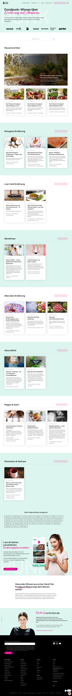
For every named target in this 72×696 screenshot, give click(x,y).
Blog (54, 683)
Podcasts (40, 523)
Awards (38, 668)
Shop (54, 685)
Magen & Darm (30, 439)
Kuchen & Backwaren (24, 683)
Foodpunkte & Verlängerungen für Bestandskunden (58, 669)
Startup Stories (57, 523)
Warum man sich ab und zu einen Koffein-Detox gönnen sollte (14, 484)
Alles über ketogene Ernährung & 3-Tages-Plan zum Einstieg (14, 154)
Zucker (12, 332)
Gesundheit (8, 277)
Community (38, 670)
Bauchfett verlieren (7, 673)
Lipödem (48, 519)
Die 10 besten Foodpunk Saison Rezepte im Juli (13, 104)
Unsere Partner (55, 671)
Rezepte (22, 659)
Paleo (37, 220)
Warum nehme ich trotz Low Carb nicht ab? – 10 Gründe (13, 207)
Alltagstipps (38, 516)
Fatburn (13, 496)
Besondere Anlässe (23, 665)
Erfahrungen (55, 681)
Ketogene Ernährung (36, 273)
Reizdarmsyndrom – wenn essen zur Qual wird (57, 427)
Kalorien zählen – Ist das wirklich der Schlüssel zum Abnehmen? (14, 261)
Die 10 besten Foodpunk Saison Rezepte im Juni (34, 104)
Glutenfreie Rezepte (24, 673)
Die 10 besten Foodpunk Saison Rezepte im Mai (56, 104)
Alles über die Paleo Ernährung (33, 318)
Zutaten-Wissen (23, 526)
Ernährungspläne (7, 659)
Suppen (22, 677)
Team (37, 665)
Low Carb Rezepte (23, 663)
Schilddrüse (48, 523)
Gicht (15, 519)
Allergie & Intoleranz (10, 386)
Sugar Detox (8, 332)
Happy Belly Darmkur (7, 665)
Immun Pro (6, 678)
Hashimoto (21, 519)
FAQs (54, 663)
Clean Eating (17, 330)
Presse (54, 665)
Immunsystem (29, 519)
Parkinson (34, 523)
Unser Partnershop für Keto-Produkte (58, 673)
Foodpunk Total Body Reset (8, 680)
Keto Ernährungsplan (7, 663)
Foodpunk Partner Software (57, 678)
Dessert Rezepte (23, 670)
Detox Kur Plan (6, 668)
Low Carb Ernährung (9, 215)
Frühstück (22, 680)
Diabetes (54, 516)
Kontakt (38, 675)
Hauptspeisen (23, 675)
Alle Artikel (62, 404)
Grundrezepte (23, 685)
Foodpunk (38, 659)
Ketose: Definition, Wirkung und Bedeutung (56, 153)
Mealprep (22, 682)
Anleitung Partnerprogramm (57, 676)
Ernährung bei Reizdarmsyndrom (32, 427)
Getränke (22, 678)
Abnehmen (8, 162)
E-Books (38, 663)
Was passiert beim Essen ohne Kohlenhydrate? (34, 153)
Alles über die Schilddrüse (35, 371)
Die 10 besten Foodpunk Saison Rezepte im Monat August (51, 77)
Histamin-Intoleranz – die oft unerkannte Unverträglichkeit (13, 373)
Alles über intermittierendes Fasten (56, 318)
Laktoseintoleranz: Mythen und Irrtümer (14, 427)
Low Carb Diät (6, 670)
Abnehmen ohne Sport (7, 675)
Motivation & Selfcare (10, 498)
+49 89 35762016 (39, 677)
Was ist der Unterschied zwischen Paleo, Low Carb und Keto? (35, 207)
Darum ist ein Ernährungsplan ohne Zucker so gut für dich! (12, 318)
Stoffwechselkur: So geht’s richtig (33, 261)
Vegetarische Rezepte (24, 668)
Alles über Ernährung (14, 162)
